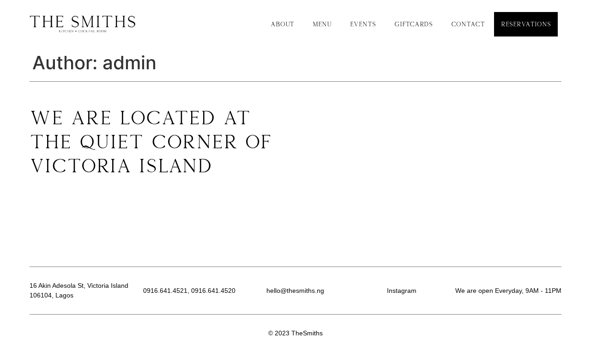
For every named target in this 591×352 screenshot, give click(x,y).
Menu (322, 24)
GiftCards (413, 24)
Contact (468, 24)
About (282, 24)
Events (363, 24)
